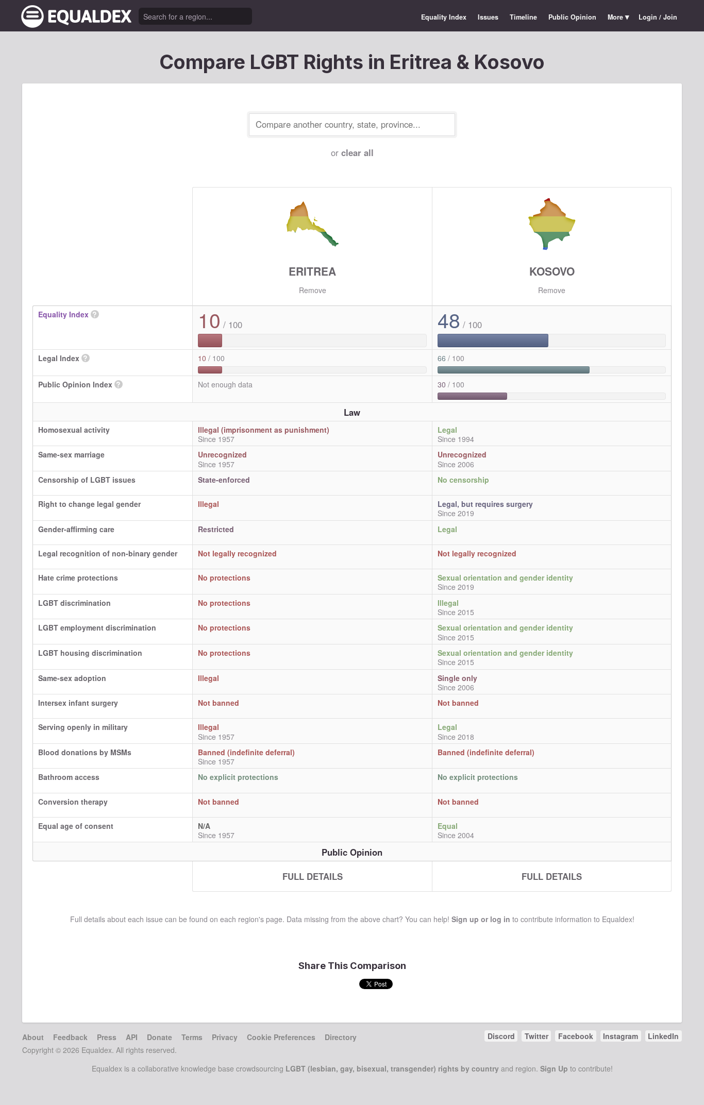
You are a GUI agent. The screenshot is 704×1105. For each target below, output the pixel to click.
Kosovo (552, 271)
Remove (312, 290)
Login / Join (658, 17)
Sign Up (554, 1068)
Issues (488, 17)
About (33, 1037)
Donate (159, 1037)
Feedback (70, 1037)
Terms (192, 1037)
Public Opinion (572, 17)
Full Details (312, 876)
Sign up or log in (480, 919)
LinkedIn (663, 1036)
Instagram (620, 1036)
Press (106, 1037)
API (132, 1037)
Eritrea (312, 271)
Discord (501, 1036)
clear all (357, 152)
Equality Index (443, 17)
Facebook (575, 1036)
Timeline (523, 17)
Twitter (536, 1036)
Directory (341, 1037)
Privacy (225, 1037)
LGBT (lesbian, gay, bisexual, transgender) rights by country (392, 1068)
